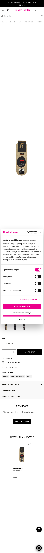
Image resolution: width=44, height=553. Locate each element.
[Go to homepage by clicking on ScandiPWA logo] (22, 10)
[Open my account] (36, 9)
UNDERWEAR (20, 376)
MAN (12, 376)
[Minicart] (40, 9)
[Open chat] (39, 548)
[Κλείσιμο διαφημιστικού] (40, 232)
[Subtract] (4, 352)
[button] (2, 16)
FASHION (5, 376)
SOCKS (29, 376)
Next (42, 3)
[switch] (38, 276)
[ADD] (13, 352)
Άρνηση (22, 319)
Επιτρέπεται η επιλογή (22, 313)
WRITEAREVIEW (22, 421)
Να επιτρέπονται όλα (22, 306)
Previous (2, 3)
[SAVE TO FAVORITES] (29, 444)
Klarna (34, 2)
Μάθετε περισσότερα (28, 299)
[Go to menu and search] (3, 9)
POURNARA (18, 468)
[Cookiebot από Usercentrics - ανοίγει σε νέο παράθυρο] (28, 232)
